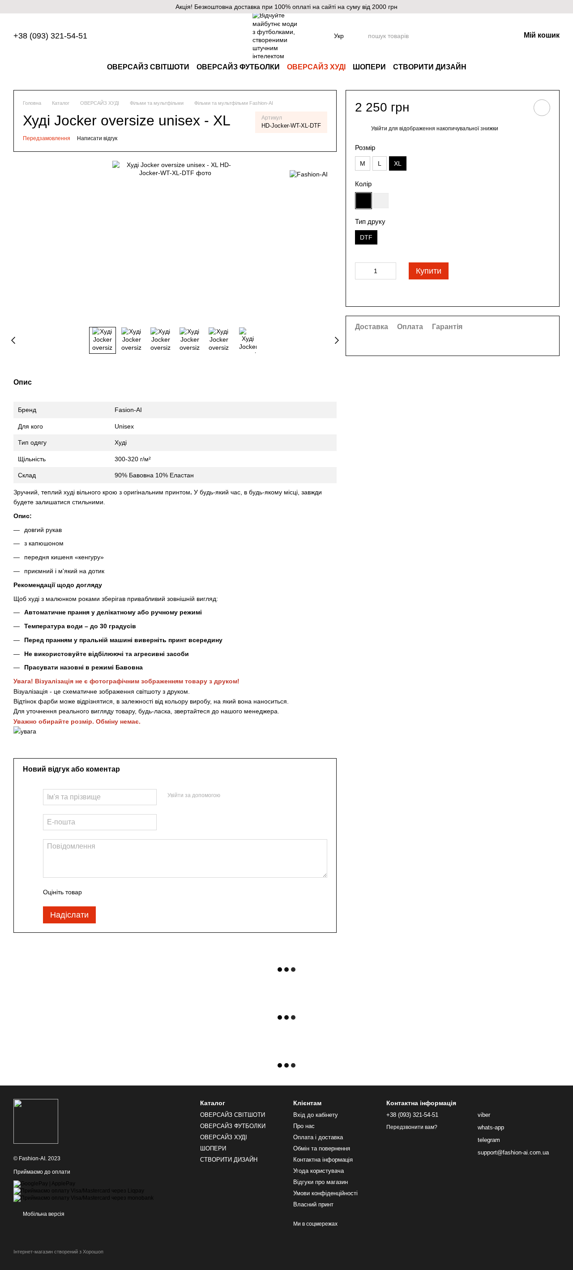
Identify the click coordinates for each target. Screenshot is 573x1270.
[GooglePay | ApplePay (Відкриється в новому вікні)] (44, 1183)
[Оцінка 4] (140, 892)
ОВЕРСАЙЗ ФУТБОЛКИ (238, 67)
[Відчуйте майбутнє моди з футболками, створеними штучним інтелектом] (35, 1121)
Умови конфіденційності (325, 1193)
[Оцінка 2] (111, 892)
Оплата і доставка (318, 1137)
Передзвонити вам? (411, 1127)
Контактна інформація (323, 1159)
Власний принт (313, 1204)
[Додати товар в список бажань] (542, 107)
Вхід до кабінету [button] (315, 1114)
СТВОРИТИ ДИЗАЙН (429, 67)
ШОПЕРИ (369, 67)
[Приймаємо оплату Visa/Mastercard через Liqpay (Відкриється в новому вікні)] (78, 1191)
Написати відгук (97, 138)
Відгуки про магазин (320, 1182)
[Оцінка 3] (125, 892)
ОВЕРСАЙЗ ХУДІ (316, 67)
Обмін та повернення (321, 1148)
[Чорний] (363, 200)
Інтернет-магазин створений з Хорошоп (58, 1251)
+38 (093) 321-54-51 (50, 36)
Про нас (304, 1126)
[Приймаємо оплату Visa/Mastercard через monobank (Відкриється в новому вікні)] (83, 1198)
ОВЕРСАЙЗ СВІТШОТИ (148, 67)
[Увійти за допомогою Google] (244, 795)
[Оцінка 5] (154, 892)
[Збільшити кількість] (389, 271)
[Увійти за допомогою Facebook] (230, 795)
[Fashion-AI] (308, 173)
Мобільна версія (42, 1214)
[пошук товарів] (443, 36)
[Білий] (381, 200)
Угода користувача (318, 1170)
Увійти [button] (379, 128)
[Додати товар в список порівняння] (517, 107)
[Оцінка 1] (97, 892)
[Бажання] (466, 36)
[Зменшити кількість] (361, 271)
